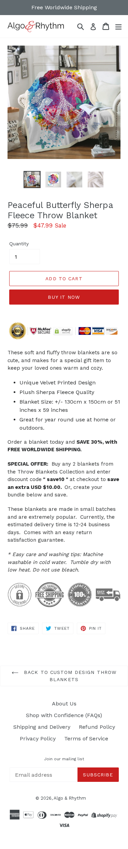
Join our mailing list (64, 758)
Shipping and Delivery (41, 727)
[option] (32, 179)
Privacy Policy (38, 738)
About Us (64, 703)
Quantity (19, 243)
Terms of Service (86, 738)
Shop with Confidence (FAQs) (64, 715)
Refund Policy (97, 727)
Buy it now (64, 297)
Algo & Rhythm (70, 798)
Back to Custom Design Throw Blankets (69, 675)
